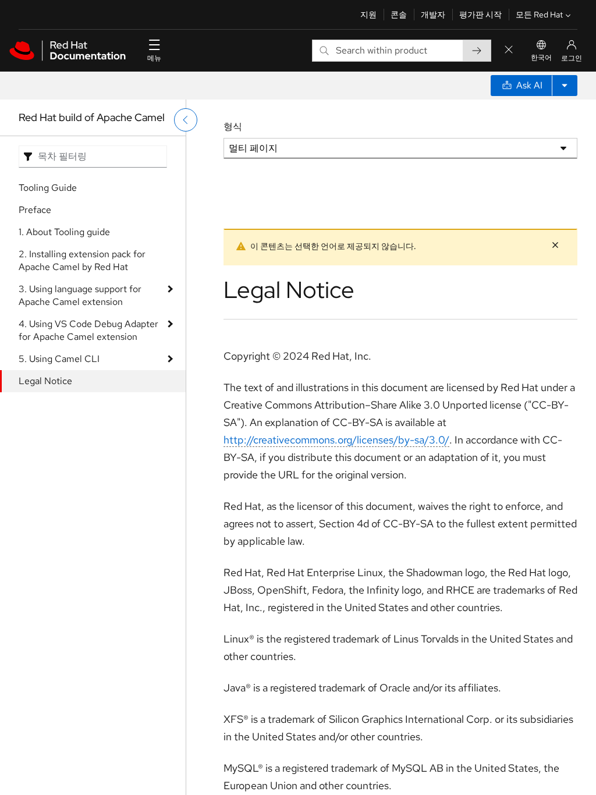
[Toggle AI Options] (564, 85)
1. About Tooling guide (64, 232)
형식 (233, 126)
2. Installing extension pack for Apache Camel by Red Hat (82, 260)
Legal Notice (45, 381)
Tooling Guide (48, 188)
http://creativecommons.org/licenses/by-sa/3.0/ (336, 439)
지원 (368, 14)
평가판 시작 (480, 14)
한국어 (541, 57)
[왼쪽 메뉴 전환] (185, 120)
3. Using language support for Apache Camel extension (80, 295)
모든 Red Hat (539, 14)
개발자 (433, 14)
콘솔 (399, 14)
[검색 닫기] (509, 50)
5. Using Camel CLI (59, 359)
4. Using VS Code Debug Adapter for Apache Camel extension (88, 330)
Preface (35, 210)
